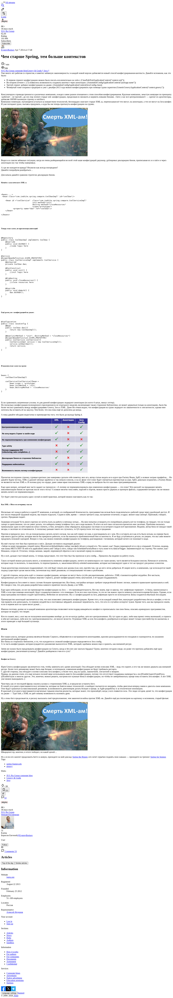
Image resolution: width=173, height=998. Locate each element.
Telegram (15, 814)
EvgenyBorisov (7, 50)
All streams (10, 2)
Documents (11, 959)
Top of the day (7, 863)
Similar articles (21, 863)
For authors (11, 954)
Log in (9, 921)
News (8, 935)
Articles (9, 933)
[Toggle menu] (2, 3)
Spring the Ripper (79, 757)
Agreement (11, 961)
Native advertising (14, 978)
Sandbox (10, 943)
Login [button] (3, 17)
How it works (12, 952)
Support (21, 993)
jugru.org (10, 877)
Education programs (15, 980)
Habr (16, 995)
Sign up (9, 924)
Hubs (8, 938)
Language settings (9, 993)
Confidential (11, 964)
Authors (9, 940)
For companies (12, 957)
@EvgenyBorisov (25, 835)
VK (9, 814)
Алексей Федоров (14, 912)
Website (4, 814)
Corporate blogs (13, 973)
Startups (9, 983)
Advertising (11, 975)
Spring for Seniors (158, 757)
